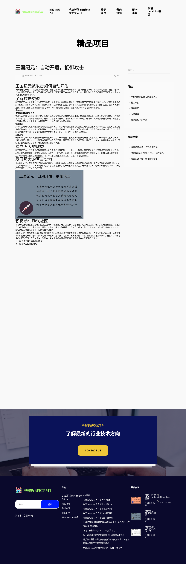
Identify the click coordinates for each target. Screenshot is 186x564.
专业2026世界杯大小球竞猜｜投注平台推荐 (102, 547)
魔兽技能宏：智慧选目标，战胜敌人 (147, 153)
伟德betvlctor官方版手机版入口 (97, 504)
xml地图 (86, 495)
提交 (50, 504)
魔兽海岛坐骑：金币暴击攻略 (144, 147)
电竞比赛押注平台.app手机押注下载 (99, 530)
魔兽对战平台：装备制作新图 (144, 159)
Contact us (93, 450)
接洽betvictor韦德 (154, 11)
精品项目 (103, 11)
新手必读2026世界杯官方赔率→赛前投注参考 (103, 535)
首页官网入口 (54, 11)
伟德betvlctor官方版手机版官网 (97, 509)
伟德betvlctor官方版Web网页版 (97, 513)
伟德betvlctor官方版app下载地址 (98, 518)
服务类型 (135, 11)
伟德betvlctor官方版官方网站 (96, 500)
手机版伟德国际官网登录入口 (79, 11)
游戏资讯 (119, 11)
